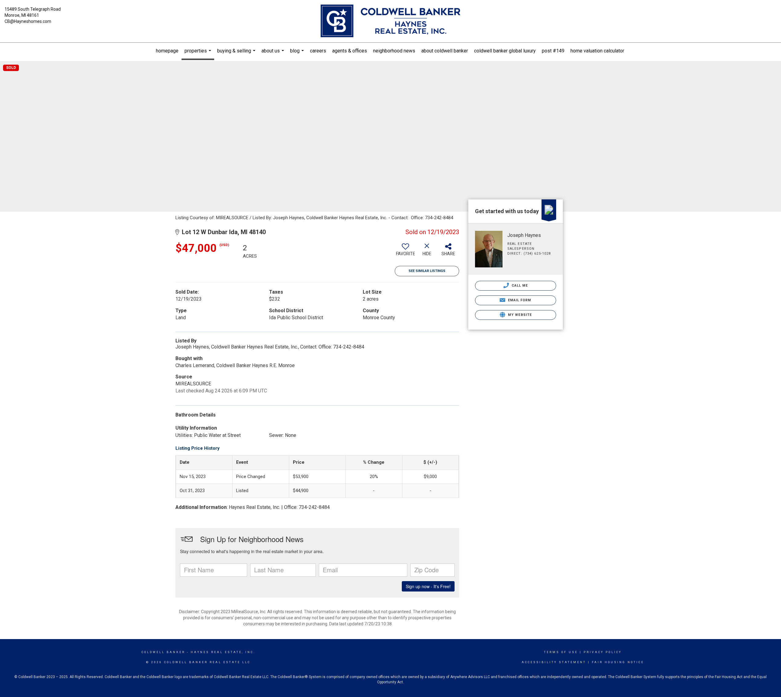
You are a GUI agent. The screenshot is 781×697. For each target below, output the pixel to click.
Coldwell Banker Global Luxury (505, 51)
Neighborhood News (394, 51)
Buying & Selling (237, 53)
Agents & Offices (349, 51)
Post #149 (553, 51)
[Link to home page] (390, 21)
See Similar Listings (426, 271)
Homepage (167, 51)
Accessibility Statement (554, 662)
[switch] (405, 252)
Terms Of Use (561, 652)
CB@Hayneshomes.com (28, 21)
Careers (318, 51)
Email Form (518, 300)
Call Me (519, 286)
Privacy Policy (603, 652)
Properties (199, 54)
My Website (519, 315)
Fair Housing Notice (618, 662)
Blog (297, 53)
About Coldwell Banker (444, 51)
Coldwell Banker (163, 652)
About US (273, 53)
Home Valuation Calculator (597, 51)
